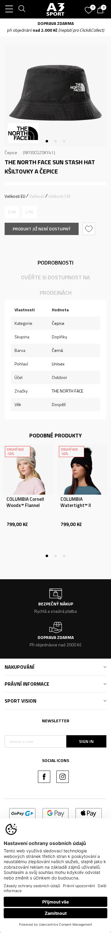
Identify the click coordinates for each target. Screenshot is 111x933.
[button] (90, 229)
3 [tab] (64, 141)
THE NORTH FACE (67, 391)
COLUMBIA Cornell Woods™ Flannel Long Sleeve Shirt (25, 505)
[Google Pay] (56, 812)
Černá (57, 350)
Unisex (58, 364)
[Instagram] (62, 777)
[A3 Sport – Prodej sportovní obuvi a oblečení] (56, 9)
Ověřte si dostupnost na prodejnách (55, 285)
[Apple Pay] (89, 812)
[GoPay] (22, 812)
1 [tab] (47, 141)
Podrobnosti (55, 262)
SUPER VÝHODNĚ (31, 23)
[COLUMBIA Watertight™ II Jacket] (82, 470)
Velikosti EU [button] (15, 196)
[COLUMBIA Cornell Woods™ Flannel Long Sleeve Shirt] (28, 470)
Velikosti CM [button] (59, 196)
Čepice (11, 152)
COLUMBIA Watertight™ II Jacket (75, 505)
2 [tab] (55, 141)
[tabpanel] (55, 95)
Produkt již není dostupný (42, 228)
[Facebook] (44, 777)
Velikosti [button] (36, 196)
